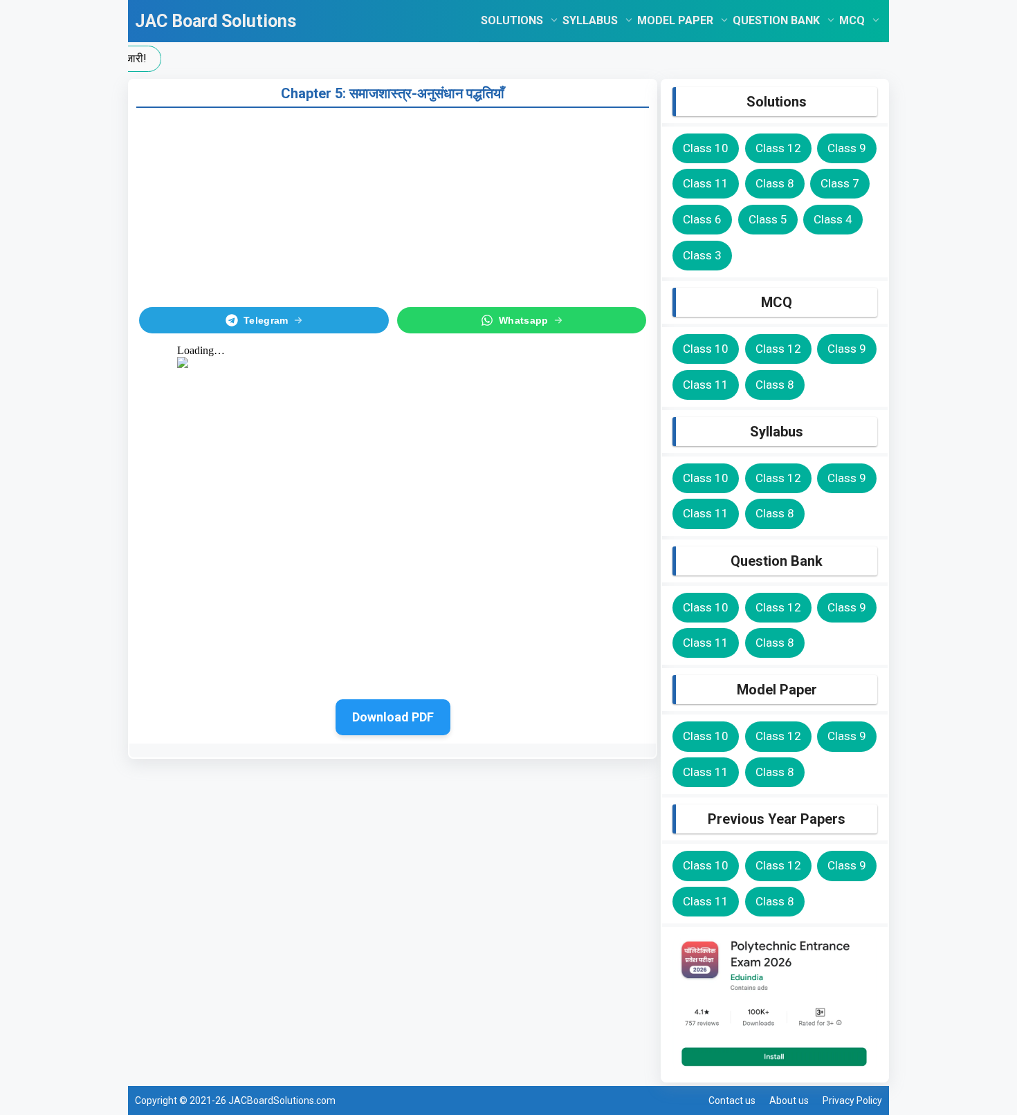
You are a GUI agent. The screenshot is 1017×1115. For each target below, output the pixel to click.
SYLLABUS (590, 20)
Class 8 (774, 183)
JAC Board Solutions (215, 21)
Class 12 (778, 148)
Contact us (731, 1100)
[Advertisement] (392, 205)
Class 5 (768, 219)
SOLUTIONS (512, 20)
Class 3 (702, 255)
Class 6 (702, 219)
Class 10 (706, 148)
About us (789, 1100)
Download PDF (393, 717)
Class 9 (846, 148)
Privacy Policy (852, 1100)
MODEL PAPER (675, 20)
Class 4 (833, 219)
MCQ (852, 20)
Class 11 (706, 183)
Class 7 (840, 183)
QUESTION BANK (776, 20)
